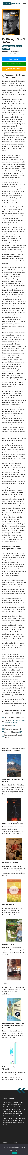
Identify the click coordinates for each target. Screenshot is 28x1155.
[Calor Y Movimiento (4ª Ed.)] (14, 819)
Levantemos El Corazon (10, 863)
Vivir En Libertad (8, 904)
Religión (19, 46)
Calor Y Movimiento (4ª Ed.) (12, 823)
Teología (6, 48)
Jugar (4, 984)
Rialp (13, 726)
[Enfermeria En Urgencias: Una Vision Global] (14, 1063)
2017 (20, 732)
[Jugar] (14, 980)
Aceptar (14, 1152)
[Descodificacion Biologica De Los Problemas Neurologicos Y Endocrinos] (14, 1019)
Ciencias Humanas (8, 46)
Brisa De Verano (8, 944)
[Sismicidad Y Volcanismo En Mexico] (14, 776)
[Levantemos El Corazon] (14, 859)
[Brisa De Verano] (14, 940)
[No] (26, 1149)
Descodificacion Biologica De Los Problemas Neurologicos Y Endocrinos (13, 1025)
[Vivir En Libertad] (14, 901)
